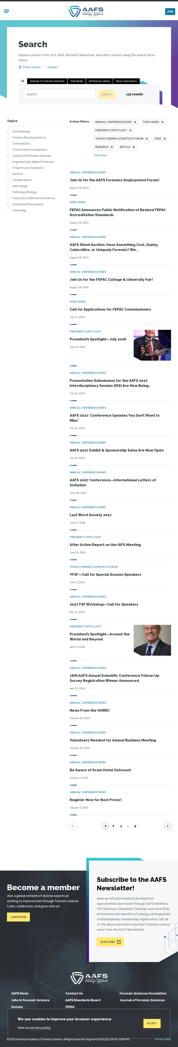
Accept (152, 1023)
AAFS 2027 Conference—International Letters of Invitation (113, 482)
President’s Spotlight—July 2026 (98, 339)
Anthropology (21, 131)
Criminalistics (21, 143)
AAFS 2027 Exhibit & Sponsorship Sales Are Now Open (117, 450)
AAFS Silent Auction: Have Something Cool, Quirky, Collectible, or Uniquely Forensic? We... (114, 247)
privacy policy (40, 1028)
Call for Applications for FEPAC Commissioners (110, 309)
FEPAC (70, 1007)
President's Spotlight (111, 130)
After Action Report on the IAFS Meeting (105, 545)
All (22, 81)
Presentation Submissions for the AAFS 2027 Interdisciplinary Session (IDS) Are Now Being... (110, 383)
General (18, 174)
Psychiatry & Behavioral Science (34, 198)
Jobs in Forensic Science (30, 1000)
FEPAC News (151, 122)
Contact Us (74, 993)
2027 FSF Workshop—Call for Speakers (104, 604)
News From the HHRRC (90, 710)
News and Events (126, 81)
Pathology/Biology (25, 192)
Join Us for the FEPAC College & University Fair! (111, 279)
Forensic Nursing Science (29, 137)
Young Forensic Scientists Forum (119, 138)
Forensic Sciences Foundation (143, 993)
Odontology (20, 186)
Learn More (18, 917)
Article (125, 147)
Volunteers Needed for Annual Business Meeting (113, 740)
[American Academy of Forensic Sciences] (85, 11)
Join (170, 11)
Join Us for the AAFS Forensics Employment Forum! (114, 180)
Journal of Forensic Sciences (47, 81)
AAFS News (19, 993)
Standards (76, 81)
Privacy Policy (163, 1039)
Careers (53, 67)
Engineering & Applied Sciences (33, 161)
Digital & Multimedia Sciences (32, 155)
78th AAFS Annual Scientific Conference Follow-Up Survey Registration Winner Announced (114, 678)
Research (101, 147)
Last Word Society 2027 (91, 515)
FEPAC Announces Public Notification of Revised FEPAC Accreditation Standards (118, 212)
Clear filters (100, 155)
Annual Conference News (113, 122)
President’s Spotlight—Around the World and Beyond (100, 636)
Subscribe (107, 942)
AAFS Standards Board (82, 1000)
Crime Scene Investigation (30, 149)
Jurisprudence (22, 180)
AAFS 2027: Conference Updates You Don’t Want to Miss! (115, 418)
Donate (17, 1007)
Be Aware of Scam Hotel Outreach (100, 770)
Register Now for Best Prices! (96, 800)
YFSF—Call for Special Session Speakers (105, 574)
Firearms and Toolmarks (28, 168)
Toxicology (19, 210)
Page (158, 138)
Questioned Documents (28, 204)
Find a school (32, 67)
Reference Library (99, 81)
